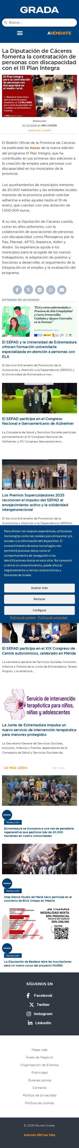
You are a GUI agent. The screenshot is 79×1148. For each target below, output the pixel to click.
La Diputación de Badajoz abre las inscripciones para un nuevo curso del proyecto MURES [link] (38, 963)
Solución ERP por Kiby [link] (39, 1135)
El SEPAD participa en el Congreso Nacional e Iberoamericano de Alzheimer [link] (38, 421)
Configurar (39, 610)
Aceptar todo (39, 588)
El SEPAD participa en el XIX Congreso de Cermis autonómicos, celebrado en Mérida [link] (39, 651)
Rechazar (39, 599)
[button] (19, 33)
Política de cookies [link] (23, 617)
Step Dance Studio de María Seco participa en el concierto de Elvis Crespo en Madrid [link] (38, 899)
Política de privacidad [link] (52, 617)
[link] (39, 9)
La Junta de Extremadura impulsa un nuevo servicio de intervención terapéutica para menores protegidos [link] (39, 730)
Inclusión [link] (49, 125)
